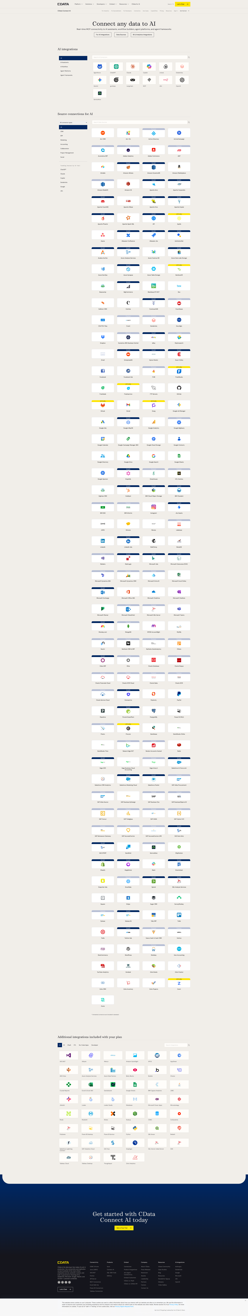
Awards (143, 1276)
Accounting (64, 144)
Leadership (144, 1279)
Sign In (176, 11)
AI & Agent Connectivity (128, 1273)
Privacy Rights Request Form (124, 1306)
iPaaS (69, 1045)
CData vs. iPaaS (129, 1281)
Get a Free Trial (122, 1228)
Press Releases (145, 1269)
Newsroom (144, 1273)
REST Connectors (95, 1282)
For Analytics (105, 11)
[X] (62, 1282)
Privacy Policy (173, 1304)
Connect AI (110, 1269)
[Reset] (185, 57)
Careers (143, 1285)
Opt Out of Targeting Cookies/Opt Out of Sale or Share (170, 1310)
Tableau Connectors (96, 1291)
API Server (93, 1279)
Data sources (121, 35)
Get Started (183, 11)
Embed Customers (130, 1277)
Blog (159, 1273)
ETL (75, 1045)
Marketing (63, 140)
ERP (61, 136)
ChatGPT (63, 169)
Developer (94, 1045)
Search (170, 4)
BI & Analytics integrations (142, 35)
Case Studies (162, 1269)
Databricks (63, 182)
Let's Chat (180, 4)
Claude (62, 174)
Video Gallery (162, 1285)
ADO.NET (93, 1273)
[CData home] (65, 4)
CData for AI (136, 4)
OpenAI (177, 1282)
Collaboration (64, 148)
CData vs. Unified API (130, 1284)
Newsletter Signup (164, 1279)
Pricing (162, 11)
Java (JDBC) (94, 1269)
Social (62, 157)
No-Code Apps (84, 1045)
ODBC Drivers (94, 1266)
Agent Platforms (65, 71)
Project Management (67, 153)
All (61, 58)
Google (62, 187)
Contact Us (144, 1288)
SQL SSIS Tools (111, 1273)
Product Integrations (130, 1269)
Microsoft (178, 1276)
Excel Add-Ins (94, 1285)
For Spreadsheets (116, 11)
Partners (143, 1282)
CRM (61, 131)
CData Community (164, 1266)
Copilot (62, 178)
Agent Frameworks (66, 75)
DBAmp (109, 1276)
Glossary (161, 1282)
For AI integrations (102, 35)
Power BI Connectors (96, 1288)
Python (92, 1276)
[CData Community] (69, 1282)
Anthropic (178, 1266)
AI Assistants (64, 62)
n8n (61, 191)
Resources (161, 1276)
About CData (145, 1266)
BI (64, 1045)
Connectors (137, 11)
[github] (66, 1282)
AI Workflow (64, 67)
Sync (108, 1266)
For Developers (127, 11)
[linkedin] (59, 1282)
